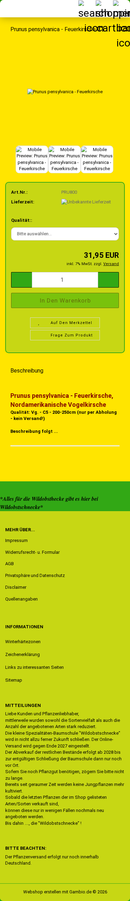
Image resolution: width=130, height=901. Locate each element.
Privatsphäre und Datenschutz (35, 575)
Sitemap (13, 680)
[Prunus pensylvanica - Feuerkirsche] (65, 91)
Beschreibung (26, 370)
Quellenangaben (21, 599)
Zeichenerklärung (22, 654)
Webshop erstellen (42, 891)
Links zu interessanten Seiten (34, 667)
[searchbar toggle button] (86, 8)
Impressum (16, 540)
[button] (21, 280)
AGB (9, 563)
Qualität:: (21, 220)
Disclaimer (15, 587)
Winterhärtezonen (23, 641)
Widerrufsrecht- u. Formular (32, 552)
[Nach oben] (19, 890)
